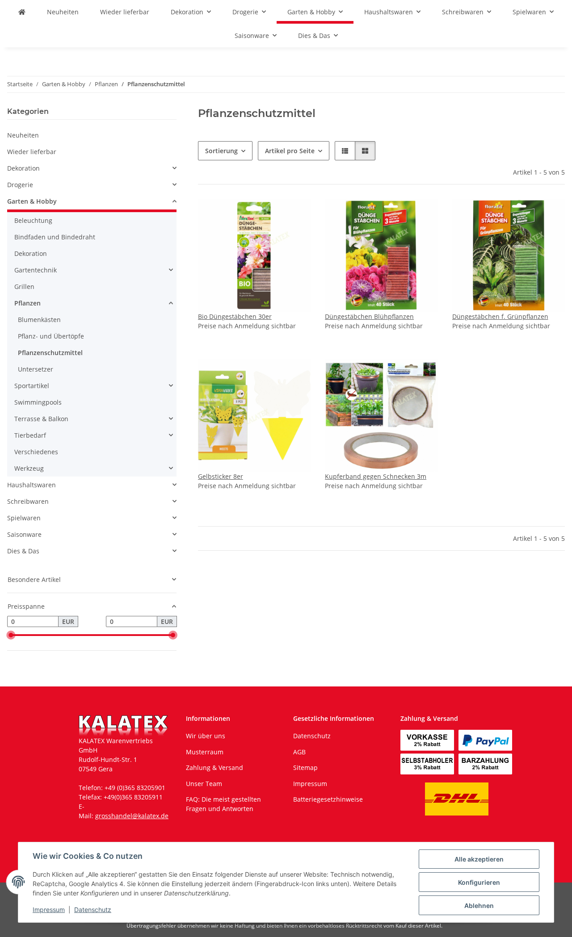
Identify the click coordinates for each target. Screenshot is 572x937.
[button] (345, 150)
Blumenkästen (39, 319)
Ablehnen (479, 905)
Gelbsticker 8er (220, 476)
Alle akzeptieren (479, 859)
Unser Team (204, 783)
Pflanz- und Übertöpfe (51, 336)
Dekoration (23, 168)
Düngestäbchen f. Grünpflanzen (500, 316)
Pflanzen (27, 303)
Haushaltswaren (31, 485)
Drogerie (20, 184)
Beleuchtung (33, 220)
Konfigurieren (479, 882)
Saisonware (24, 534)
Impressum (49, 909)
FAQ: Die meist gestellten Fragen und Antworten (223, 804)
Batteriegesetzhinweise (328, 799)
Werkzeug (29, 468)
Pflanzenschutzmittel (50, 352)
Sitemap (305, 767)
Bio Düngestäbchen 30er (235, 316)
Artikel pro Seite (290, 150)
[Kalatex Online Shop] (22, 12)
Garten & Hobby (32, 201)
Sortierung (221, 150)
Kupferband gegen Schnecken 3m (375, 476)
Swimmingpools (38, 402)
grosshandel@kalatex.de (131, 816)
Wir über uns (205, 736)
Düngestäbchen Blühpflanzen (369, 316)
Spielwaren (24, 518)
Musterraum (204, 752)
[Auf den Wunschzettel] (295, 214)
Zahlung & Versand (214, 767)
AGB (299, 752)
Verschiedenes (36, 452)
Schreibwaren (28, 501)
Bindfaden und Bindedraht (54, 237)
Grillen (24, 286)
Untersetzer (35, 369)
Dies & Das (23, 551)
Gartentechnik (35, 270)
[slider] (10, 635)
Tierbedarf (30, 435)
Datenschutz (92, 909)
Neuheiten (23, 135)
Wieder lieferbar (31, 151)
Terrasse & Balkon (41, 418)
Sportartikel (31, 385)
